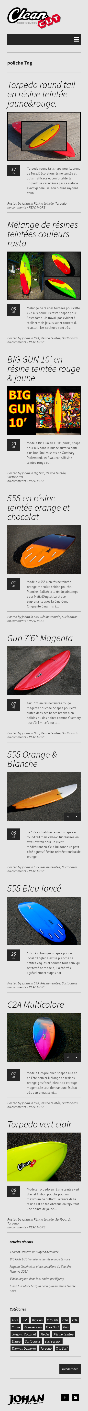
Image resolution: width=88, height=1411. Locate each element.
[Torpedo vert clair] (44, 1180)
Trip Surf (61, 1348)
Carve (16, 1327)
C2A (36, 338)
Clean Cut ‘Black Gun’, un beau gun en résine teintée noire (43, 1288)
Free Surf (52, 1327)
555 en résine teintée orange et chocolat (38, 507)
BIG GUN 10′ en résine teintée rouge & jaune (43, 368)
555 (36, 617)
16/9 (15, 1320)
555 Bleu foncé (34, 888)
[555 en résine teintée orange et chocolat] (44, 573)
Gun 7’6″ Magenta (40, 638)
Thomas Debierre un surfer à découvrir (34, 1252)
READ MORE (37, 207)
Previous (68, 817)
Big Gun (39, 473)
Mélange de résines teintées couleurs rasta (42, 234)
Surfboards (70, 338)
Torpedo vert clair (39, 1124)
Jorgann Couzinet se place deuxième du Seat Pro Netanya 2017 (40, 1269)
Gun (36, 733)
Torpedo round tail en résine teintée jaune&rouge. (41, 94)
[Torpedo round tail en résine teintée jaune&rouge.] (44, 159)
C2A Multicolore (35, 1004)
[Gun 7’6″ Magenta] (44, 694)
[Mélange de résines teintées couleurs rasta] (44, 299)
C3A (74, 1320)
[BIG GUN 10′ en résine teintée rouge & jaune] (44, 434)
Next (76, 817)
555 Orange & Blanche (32, 759)
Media (45, 1334)
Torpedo (60, 203)
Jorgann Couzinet (24, 1334)
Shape (16, 1341)
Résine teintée (44, 203)
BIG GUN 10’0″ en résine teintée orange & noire (40, 1259)
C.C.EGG (52, 1320)
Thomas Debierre (24, 1348)
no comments (16, 207)
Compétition (33, 1327)
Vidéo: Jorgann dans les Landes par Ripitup (37, 1279)
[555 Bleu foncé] (44, 944)
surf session (53, 1341)
